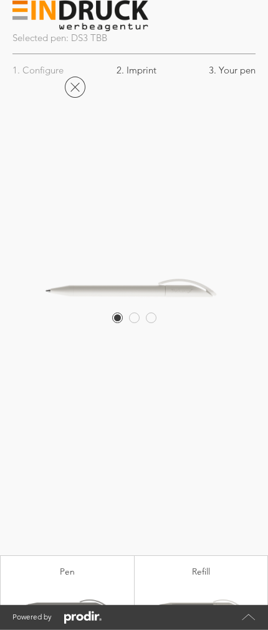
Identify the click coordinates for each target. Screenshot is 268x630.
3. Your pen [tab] (232, 70)
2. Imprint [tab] (136, 70)
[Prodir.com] (83, 617)
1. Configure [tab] (38, 70)
